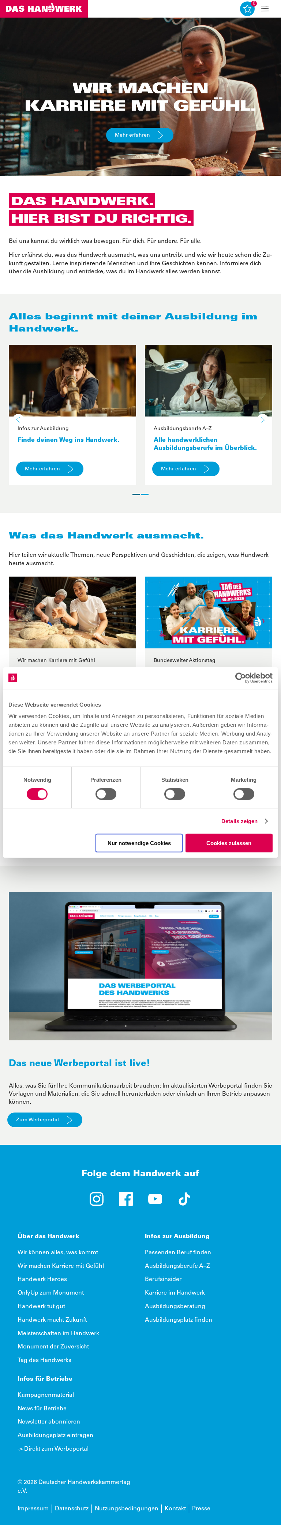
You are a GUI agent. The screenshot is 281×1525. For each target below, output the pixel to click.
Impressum (33, 1509)
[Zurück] (18, 420)
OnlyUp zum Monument (51, 1293)
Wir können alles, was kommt (58, 1253)
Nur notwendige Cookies (139, 843)
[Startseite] (44, 9)
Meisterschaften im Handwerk (58, 1334)
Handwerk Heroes (42, 1279)
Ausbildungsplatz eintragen (55, 1436)
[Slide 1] (136, 494)
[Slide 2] (145, 494)
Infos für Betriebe (45, 1379)
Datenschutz (72, 1509)
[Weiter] (263, 420)
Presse (201, 1509)
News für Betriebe (42, 1409)
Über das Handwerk (48, 1237)
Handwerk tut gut (41, 1307)
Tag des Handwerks (44, 1360)
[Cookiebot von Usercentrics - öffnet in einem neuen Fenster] (241, 677)
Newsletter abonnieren (49, 1422)
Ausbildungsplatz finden (178, 1320)
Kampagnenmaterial (46, 1395)
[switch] (105, 794)
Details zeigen (239, 821)
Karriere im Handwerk (175, 1293)
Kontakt (175, 1509)
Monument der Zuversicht (53, 1347)
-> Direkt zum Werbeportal (53, 1449)
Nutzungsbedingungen (126, 1509)
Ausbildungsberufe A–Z (177, 1266)
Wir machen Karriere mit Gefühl (61, 1266)
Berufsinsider (163, 1279)
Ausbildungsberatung (175, 1307)
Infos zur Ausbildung (177, 1237)
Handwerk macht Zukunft (52, 1320)
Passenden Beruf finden (178, 1253)
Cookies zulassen (228, 843)
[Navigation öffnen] (265, 8)
